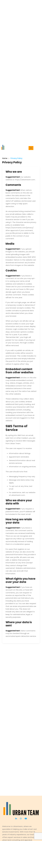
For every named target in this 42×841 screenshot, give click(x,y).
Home (4, 158)
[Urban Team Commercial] (21, 808)
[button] (31, 148)
